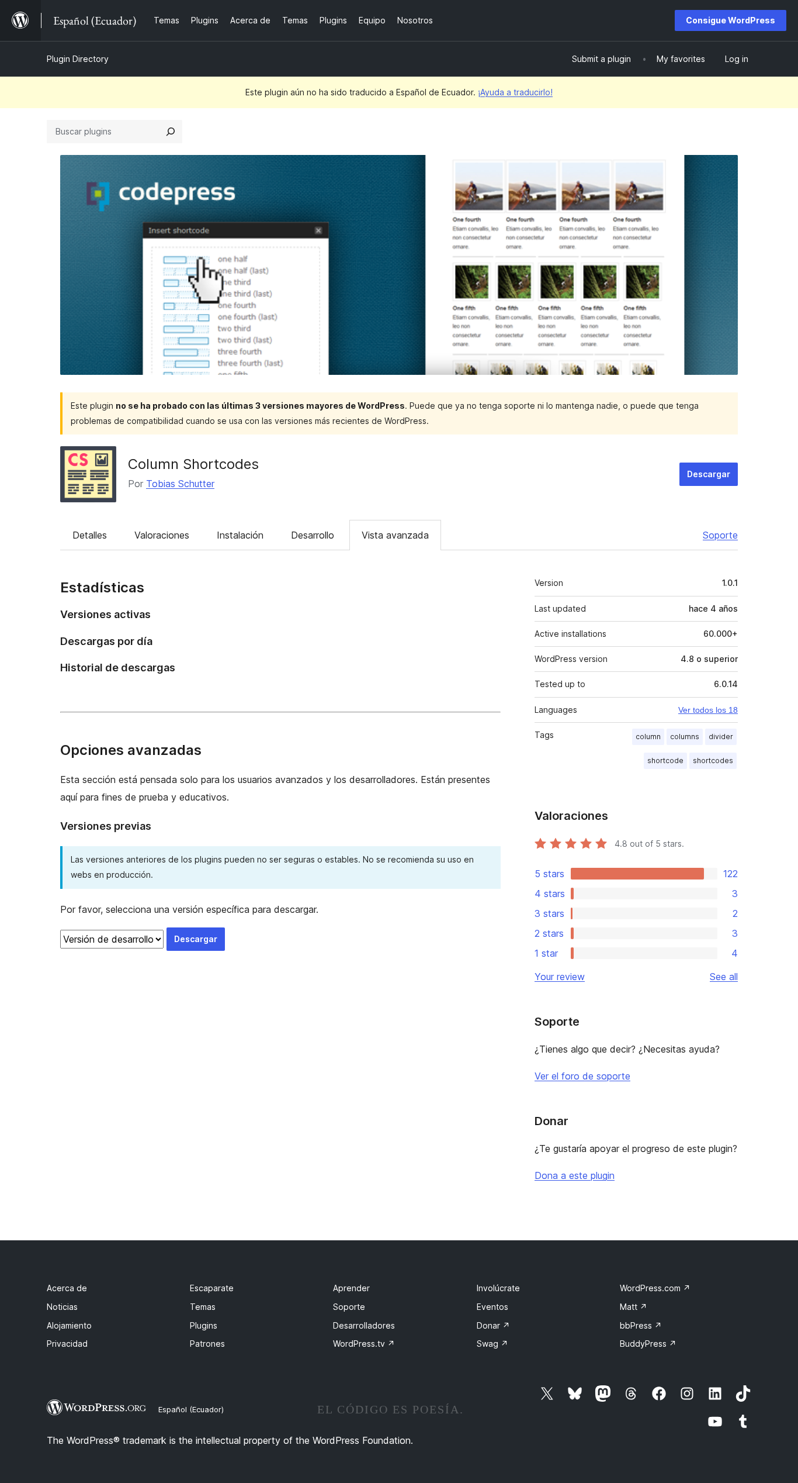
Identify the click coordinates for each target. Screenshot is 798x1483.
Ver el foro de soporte (582, 1076)
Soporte (720, 535)
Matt (633, 1307)
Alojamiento (69, 1325)
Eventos (492, 1307)
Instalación (240, 535)
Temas (203, 1307)
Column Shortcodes (193, 464)
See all (724, 976)
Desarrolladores (364, 1325)
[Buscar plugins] (170, 131)
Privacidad (67, 1344)
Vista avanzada (395, 535)
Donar (493, 1325)
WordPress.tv (364, 1344)
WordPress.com (655, 1288)
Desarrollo (312, 535)
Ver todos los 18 (708, 710)
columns (684, 736)
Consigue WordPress (730, 20)
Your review (560, 976)
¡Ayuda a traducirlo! (515, 92)
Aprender (351, 1288)
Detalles (89, 535)
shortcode (665, 760)
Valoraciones (161, 535)
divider (721, 736)
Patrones (207, 1344)
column (648, 736)
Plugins (203, 1325)
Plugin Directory (78, 59)
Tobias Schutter (180, 483)
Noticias (62, 1307)
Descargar (708, 474)
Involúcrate (498, 1288)
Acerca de (67, 1288)
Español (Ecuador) (191, 1409)
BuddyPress (648, 1344)
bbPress (641, 1325)
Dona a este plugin (575, 1175)
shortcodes (713, 760)
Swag (492, 1344)
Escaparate (212, 1288)
